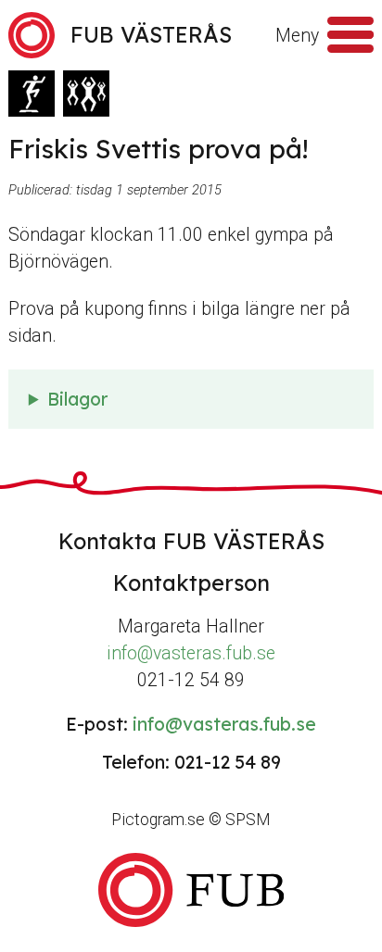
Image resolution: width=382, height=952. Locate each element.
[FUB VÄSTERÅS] (191, 890)
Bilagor (77, 399)
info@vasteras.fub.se (191, 653)
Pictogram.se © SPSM (191, 819)
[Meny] (350, 35)
